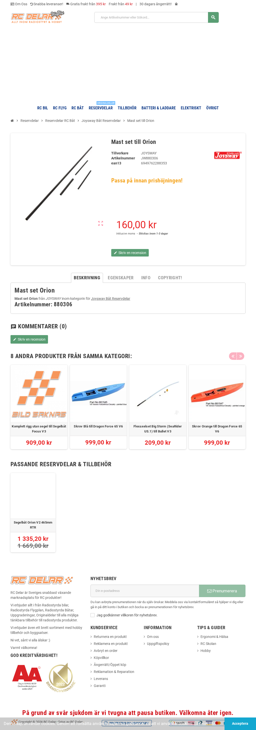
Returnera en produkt (110, 637)
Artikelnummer (123, 158)
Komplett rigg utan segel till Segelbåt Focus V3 (39, 428)
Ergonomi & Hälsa (214, 637)
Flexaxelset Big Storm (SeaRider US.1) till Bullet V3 (158, 428)
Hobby (205, 651)
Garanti (100, 686)
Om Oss (20, 4)
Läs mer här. (205, 723)
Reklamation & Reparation (114, 672)
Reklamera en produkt (111, 644)
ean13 (116, 163)
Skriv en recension (29, 339)
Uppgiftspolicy (158, 644)
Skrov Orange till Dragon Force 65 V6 (217, 428)
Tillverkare (119, 153)
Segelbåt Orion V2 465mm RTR (33, 525)
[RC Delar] (37, 17)
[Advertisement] (128, 62)
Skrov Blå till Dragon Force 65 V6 (98, 426)
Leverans (101, 679)
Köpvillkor (101, 658)
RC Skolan (208, 644)
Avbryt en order (106, 651)
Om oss (153, 637)
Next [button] (240, 356)
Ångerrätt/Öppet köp (110, 665)
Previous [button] (232, 356)
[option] (39, 407)
